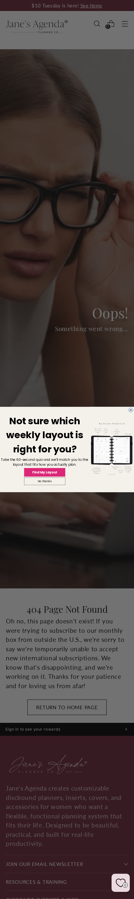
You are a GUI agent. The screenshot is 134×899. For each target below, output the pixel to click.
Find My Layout (44, 472)
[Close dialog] (131, 410)
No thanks (44, 481)
